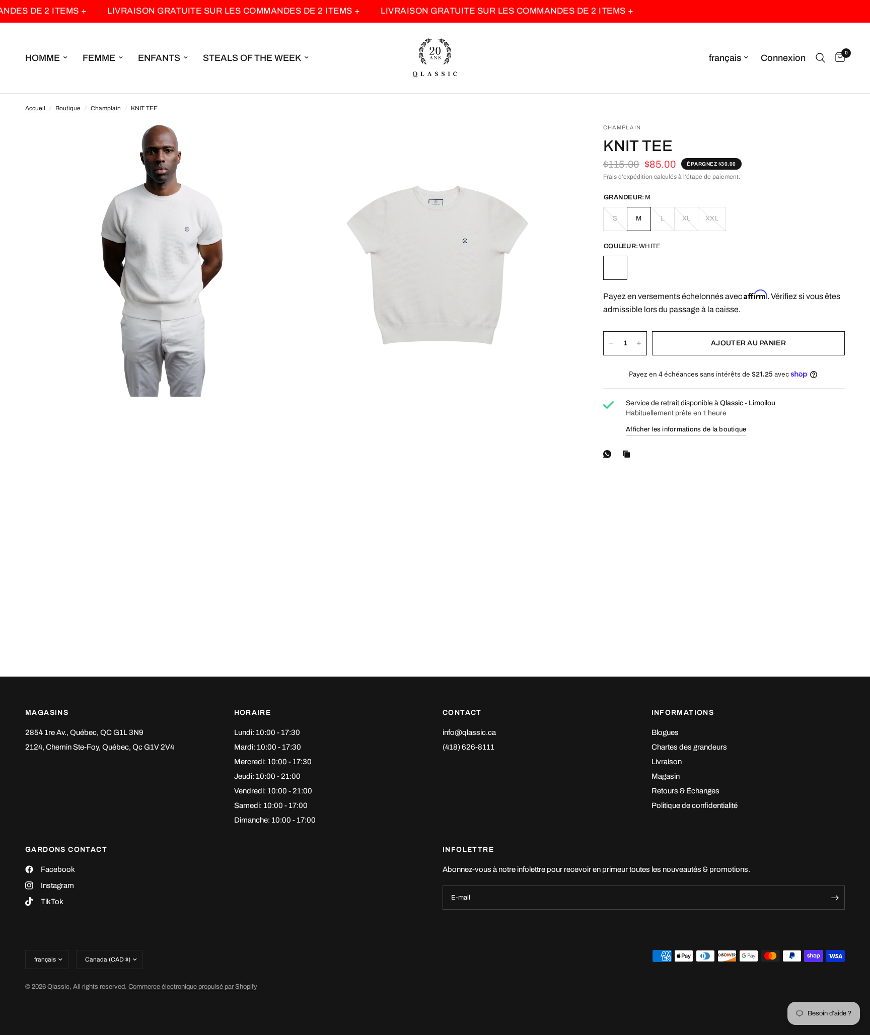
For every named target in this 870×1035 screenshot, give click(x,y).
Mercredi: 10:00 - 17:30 (273, 762)
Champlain (106, 108)
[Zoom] (277, 144)
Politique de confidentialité (694, 805)
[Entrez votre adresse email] (835, 897)
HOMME (42, 58)
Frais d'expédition (627, 176)
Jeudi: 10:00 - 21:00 (267, 776)
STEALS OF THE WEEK (252, 58)
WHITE (615, 268)
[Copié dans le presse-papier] (628, 454)
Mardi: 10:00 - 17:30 (267, 747)
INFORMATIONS (682, 712)
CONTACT (462, 712)
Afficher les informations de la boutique (686, 429)
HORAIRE (252, 712)
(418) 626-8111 (468, 747)
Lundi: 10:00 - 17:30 (267, 732)
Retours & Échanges (685, 791)
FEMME (99, 58)
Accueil (35, 108)
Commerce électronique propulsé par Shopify (192, 986)
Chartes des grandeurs (689, 747)
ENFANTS (159, 58)
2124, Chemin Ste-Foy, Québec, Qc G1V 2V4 (99, 747)
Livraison (666, 762)
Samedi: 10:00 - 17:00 (271, 805)
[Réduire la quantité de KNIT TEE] (611, 343)
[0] (837, 58)
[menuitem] (50, 58)
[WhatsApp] (609, 454)
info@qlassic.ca (469, 732)
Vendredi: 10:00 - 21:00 (273, 791)
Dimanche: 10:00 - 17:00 (275, 820)
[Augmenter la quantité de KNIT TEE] (638, 343)
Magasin (665, 776)
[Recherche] (820, 58)
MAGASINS (46, 712)
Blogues (665, 732)
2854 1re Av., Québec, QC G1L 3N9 (84, 732)
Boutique (68, 108)
